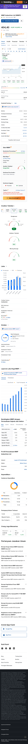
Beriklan (17, 659)
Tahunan (3, 377)
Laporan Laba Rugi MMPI (10, 369)
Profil (9, 45)
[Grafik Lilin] (3, 49)
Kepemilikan (14, 45)
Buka (16, 445)
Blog (2, 656)
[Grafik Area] (5, 49)
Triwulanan (11, 377)
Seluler (3, 659)
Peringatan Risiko (5, 734)
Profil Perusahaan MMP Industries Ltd (9, 453)
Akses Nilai (22, 87)
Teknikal (21, 41)
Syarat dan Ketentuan (6, 724)
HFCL (16, 530)
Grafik (8, 41)
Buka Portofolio (5, 662)
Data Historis (21, 45)
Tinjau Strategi (8, 36)
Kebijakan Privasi (5, 729)
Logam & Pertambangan (20, 460)
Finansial (14, 41)
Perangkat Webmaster (6, 665)
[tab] (7, 211)
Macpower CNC (5, 530)
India (25, 469)
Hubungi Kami (18, 662)
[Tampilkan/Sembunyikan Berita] (10, 49)
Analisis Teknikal (7, 206)
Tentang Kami (18, 656)
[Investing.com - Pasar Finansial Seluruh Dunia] (9, 2)
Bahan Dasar (23, 463)
